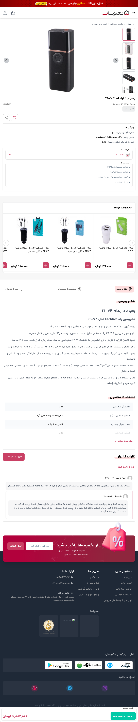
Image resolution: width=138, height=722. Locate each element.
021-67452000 (61, 584)
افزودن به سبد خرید (123, 716)
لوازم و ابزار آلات (116, 24)
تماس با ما (126, 583)
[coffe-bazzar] (88, 665)
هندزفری (94, 577)
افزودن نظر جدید (13, 457)
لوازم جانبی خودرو (99, 24)
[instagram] (104, 688)
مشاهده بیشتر (125, 441)
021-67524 (63, 578)
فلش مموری (93, 583)
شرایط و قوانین (123, 595)
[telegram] (69, 688)
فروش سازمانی (123, 589)
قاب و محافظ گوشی (88, 589)
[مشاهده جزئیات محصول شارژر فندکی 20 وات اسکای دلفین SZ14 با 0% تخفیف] (114, 259)
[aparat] (34, 688)
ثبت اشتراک (16, 546)
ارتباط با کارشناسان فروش (118, 601)
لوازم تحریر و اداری (89, 595)
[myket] (119, 665)
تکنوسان (130, 24)
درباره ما (127, 577)
